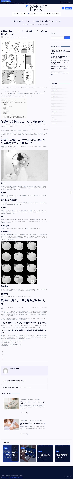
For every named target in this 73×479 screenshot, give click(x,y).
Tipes (54, 115)
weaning (54, 121)
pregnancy (13, 35)
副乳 (5, 107)
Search (53, 31)
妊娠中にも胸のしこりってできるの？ (9, 99)
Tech (54, 12)
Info (44, 12)
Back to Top (69, 474)
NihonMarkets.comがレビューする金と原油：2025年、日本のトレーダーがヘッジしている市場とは (60, 61)
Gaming (58, 12)
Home (21, 12)
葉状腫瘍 (5, 110)
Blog (25, 12)
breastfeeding (56, 94)
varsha (5, 458)
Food (41, 12)
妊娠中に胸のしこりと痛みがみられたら (9, 113)
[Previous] (67, 440)
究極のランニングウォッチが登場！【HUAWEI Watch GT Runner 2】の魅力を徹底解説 (60, 50)
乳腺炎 (5, 105)
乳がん (5, 102)
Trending (49, 12)
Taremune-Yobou (5, 475)
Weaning (36, 12)
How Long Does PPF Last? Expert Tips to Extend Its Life (62, 454)
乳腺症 (5, 103)
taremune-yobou (6, 35)
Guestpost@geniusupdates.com (16, 475)
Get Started (68, 6)
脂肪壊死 (5, 112)
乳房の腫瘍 (6, 108)
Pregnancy (30, 12)
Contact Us (16, 12)
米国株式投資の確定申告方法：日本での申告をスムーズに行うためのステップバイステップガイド (60, 67)
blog (54, 91)
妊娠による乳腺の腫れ (8, 104)
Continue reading (24, 411)
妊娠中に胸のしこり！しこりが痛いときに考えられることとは (38, 22)
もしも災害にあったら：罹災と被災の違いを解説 (44, 454)
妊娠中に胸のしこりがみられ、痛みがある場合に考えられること (14, 100)
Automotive (55, 88)
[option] (11, 451)
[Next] (69, 440)
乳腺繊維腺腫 (6, 109)
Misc (54, 106)
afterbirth (55, 85)
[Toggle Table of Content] (24, 98)
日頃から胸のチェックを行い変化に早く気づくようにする (14, 114)
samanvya (24, 397)
